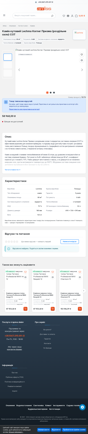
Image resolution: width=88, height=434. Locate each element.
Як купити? (47, 330)
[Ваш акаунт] (72, 16)
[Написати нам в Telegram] (82, 407)
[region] (44, 72)
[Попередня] (19, 70)
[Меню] (4, 15)
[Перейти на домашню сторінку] (44, 8)
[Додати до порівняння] (81, 60)
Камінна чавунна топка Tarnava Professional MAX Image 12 (16, 295)
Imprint (14, 391)
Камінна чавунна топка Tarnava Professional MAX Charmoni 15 (70, 295)
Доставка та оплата (47, 334)
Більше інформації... (16, 432)
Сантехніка (38, 405)
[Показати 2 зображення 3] (51, 92)
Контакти (47, 343)
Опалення (10, 405)
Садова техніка (73, 405)
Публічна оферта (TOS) (15, 377)
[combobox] (31, 15)
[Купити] (25, 309)
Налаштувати (43, 430)
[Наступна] (82, 70)
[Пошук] (52, 15)
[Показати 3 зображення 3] (54, 92)
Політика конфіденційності (15, 382)
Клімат (48, 405)
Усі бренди (47, 348)
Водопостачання (24, 405)
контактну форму (14, 349)
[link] (64, 16)
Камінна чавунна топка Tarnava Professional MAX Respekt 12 (43, 295)
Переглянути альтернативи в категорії (24, 109)
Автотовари (54, 409)
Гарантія (47, 339)
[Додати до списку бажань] (81, 54)
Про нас (15, 372)
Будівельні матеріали (37, 409)
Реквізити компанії (15, 386)
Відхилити (56, 430)
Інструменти (59, 405)
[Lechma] (79, 35)
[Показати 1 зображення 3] (47, 92)
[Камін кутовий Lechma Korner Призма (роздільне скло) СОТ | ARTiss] (50, 72)
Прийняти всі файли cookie (74, 430)
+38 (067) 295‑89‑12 (15, 335)
